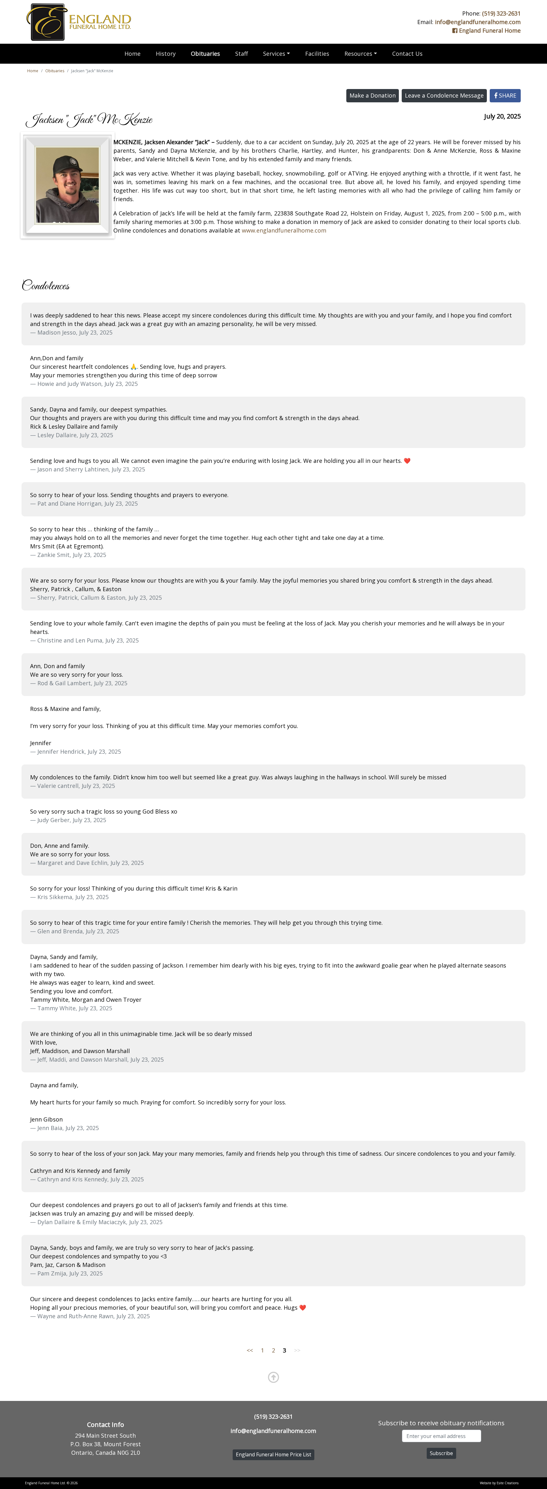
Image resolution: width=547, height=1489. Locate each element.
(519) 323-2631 (501, 13)
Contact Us (407, 53)
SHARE (506, 95)
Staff (241, 53)
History (166, 53)
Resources (358, 53)
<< (250, 1350)
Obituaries (205, 53)
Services (274, 53)
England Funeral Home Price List (273, 1454)
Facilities (317, 53)
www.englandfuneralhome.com (284, 230)
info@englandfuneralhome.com (478, 22)
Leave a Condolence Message (444, 95)
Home (132, 53)
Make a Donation (372, 95)
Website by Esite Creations (499, 1483)
